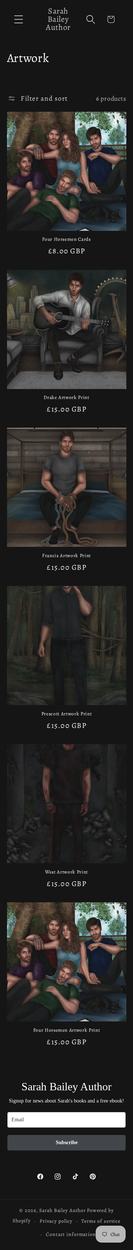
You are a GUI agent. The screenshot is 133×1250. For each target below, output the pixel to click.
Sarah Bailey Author (62, 1210)
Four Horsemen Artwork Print (66, 1030)
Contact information (71, 1234)
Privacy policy (56, 1221)
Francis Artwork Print (66, 556)
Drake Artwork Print (66, 398)
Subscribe (67, 1142)
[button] (18, 19)
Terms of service (100, 1221)
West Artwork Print (66, 872)
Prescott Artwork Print (66, 714)
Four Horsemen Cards (66, 239)
